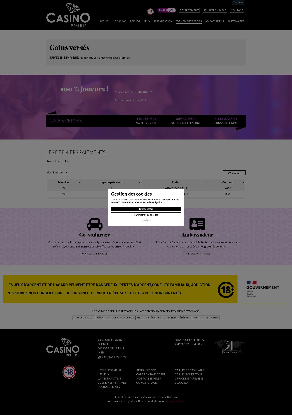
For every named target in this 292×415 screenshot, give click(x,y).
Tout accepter (146, 208)
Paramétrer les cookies (146, 214)
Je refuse (146, 220)
